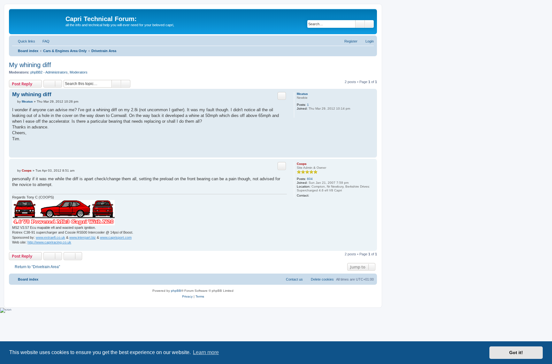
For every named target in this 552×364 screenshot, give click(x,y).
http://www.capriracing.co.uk (49, 242)
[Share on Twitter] (258, 150)
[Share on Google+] (274, 150)
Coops (302, 164)
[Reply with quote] (282, 96)
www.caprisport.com (116, 237)
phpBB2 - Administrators (49, 72)
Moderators (79, 72)
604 (310, 179)
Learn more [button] (206, 352)
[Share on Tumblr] (266, 150)
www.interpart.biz (82, 237)
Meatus (302, 94)
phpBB (176, 290)
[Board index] (38, 21)
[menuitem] (43, 41)
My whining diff (30, 64)
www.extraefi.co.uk (50, 237)
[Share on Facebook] (250, 150)
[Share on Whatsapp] (282, 150)
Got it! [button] (516, 352)
